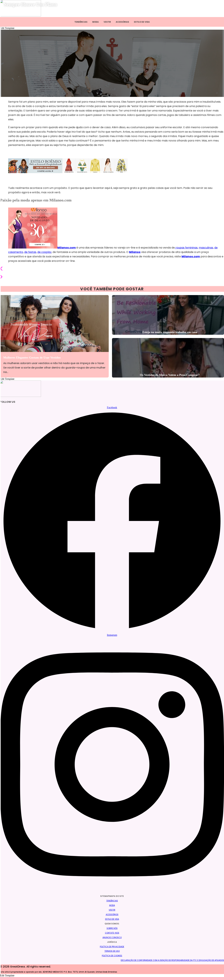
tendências (112, 900)
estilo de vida (112, 919)
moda (112, 905)
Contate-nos (112, 932)
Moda (95, 21)
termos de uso (112, 951)
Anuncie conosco (112, 937)
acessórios (112, 914)
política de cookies (112, 955)
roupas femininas (186, 247)
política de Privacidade (112, 946)
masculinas (206, 247)
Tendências (80, 21)
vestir (112, 909)
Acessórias (122, 21)
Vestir (107, 21)
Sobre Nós (112, 928)
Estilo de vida (142, 21)
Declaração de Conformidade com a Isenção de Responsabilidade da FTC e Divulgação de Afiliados (172, 960)
